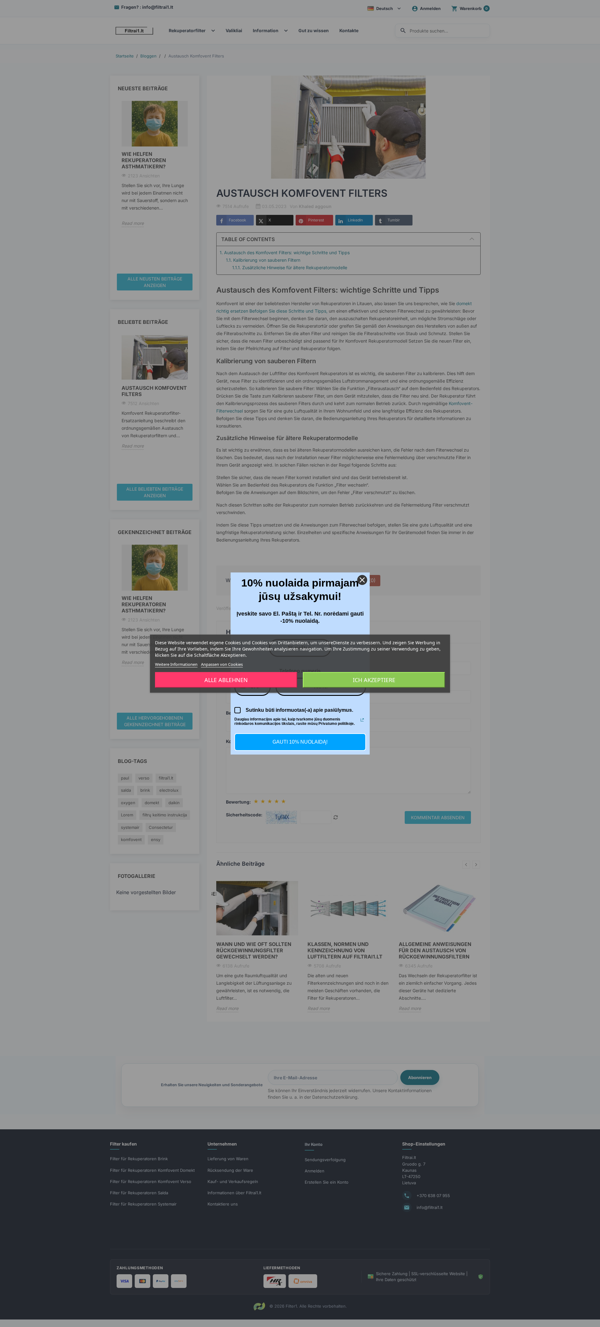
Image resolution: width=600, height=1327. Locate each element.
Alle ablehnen (226, 680)
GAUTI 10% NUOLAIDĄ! (300, 742)
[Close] (362, 579)
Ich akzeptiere (374, 680)
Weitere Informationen (176, 664)
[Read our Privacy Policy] (362, 720)
